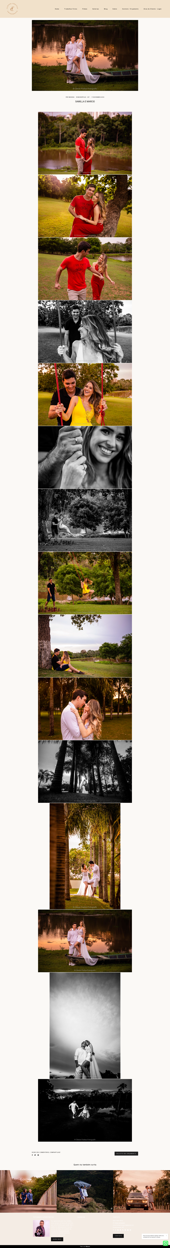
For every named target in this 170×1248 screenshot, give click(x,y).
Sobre (115, 9)
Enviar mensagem (120, 1223)
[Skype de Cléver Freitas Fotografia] (122, 1230)
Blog (105, 9)
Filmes (84, 9)
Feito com (85, 1246)
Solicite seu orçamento (126, 1153)
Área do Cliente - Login (153, 9)
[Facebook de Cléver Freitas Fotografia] (113, 1230)
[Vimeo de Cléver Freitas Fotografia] (125, 1230)
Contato (118, 1235)
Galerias (95, 9)
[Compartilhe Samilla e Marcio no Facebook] (32, 1155)
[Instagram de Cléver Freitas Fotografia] (115, 1230)
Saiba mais (57, 1239)
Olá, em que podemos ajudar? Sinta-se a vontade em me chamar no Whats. (153, 1236)
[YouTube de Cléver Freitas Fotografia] (128, 1230)
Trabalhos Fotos (70, 9)
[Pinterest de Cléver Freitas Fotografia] (120, 1230)
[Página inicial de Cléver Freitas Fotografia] (12, 9)
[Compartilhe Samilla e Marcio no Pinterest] (38, 1155)
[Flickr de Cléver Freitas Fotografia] (117, 1230)
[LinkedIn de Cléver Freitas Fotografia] (130, 1230)
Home (57, 9)
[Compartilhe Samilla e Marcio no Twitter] (35, 1155)
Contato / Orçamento (130, 9)
